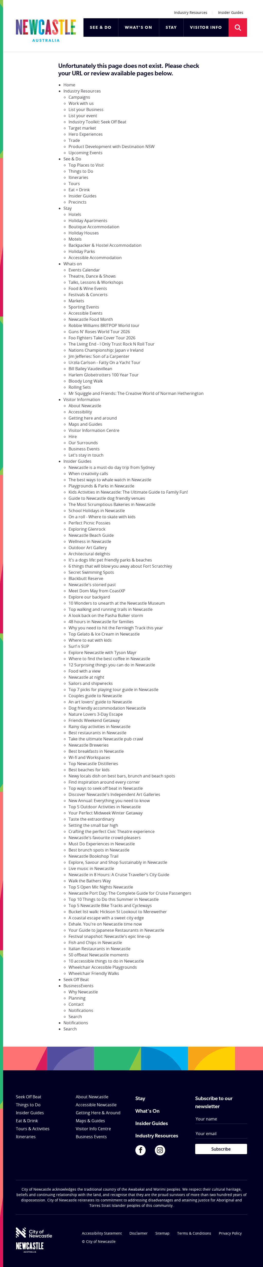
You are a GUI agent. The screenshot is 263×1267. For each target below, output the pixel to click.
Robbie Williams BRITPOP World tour (104, 325)
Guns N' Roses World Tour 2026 (99, 331)
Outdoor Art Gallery (88, 547)
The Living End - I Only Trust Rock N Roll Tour (112, 344)
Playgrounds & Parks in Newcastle (101, 486)
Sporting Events (84, 307)
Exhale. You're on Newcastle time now (105, 924)
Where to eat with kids (90, 640)
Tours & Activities (33, 1129)
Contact (76, 1004)
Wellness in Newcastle (90, 541)
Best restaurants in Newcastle (97, 733)
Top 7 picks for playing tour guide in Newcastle (113, 689)
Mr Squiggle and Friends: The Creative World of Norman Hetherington (136, 393)
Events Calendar (84, 270)
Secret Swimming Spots (91, 572)
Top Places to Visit (86, 165)
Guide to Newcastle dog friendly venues (107, 498)
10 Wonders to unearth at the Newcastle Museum (117, 603)
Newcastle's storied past (92, 584)
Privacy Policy (230, 1233)
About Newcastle (85, 406)
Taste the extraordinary (91, 819)
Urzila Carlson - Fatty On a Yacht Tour (104, 362)
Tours (74, 183)
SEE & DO (101, 28)
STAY (171, 28)
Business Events (84, 449)
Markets (76, 301)
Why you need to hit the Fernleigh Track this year (116, 628)
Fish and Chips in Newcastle (95, 942)
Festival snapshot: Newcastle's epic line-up (110, 936)
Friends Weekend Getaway (94, 720)
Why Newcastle (83, 992)
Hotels (75, 214)
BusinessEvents (78, 986)
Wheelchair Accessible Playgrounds (103, 967)
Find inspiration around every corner (104, 782)
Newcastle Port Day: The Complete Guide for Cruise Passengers (130, 893)
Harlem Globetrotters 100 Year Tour (104, 375)
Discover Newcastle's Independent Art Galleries (114, 794)
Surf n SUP (79, 646)
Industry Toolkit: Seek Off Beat (97, 122)
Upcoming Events (85, 153)
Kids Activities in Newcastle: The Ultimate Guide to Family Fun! (128, 492)
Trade (74, 140)
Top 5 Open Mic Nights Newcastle (101, 887)
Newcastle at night (86, 677)
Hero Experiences (86, 134)
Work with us (81, 103)
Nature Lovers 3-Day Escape (96, 714)
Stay (67, 208)
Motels (75, 239)
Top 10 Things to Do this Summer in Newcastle (114, 899)
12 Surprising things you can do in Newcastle (112, 665)
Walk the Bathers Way (90, 881)
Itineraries (78, 177)
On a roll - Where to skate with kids (102, 517)
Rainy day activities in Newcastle (99, 726)
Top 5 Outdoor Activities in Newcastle (105, 807)
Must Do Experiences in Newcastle (102, 844)
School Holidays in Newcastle (97, 510)
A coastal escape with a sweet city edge (106, 918)
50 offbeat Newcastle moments (99, 955)
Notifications (81, 1010)
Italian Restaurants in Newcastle (99, 949)
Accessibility (80, 412)
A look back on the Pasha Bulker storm (106, 615)
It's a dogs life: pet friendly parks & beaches (110, 560)
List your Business (86, 109)
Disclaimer (138, 1233)
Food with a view (84, 671)
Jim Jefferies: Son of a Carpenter (99, 356)
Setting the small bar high (93, 825)
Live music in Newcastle (91, 868)
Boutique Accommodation (94, 227)
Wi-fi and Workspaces (89, 757)
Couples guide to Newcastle (95, 696)
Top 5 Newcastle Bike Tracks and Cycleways (110, 905)
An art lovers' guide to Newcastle (100, 702)
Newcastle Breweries (89, 745)
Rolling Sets (80, 387)
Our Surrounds (83, 443)
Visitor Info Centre (93, 1129)
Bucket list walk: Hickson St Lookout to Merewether (118, 912)
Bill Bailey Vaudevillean (90, 369)
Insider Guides (230, 12)
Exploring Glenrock (87, 529)
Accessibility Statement (102, 1233)
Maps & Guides (90, 1121)
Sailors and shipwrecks (91, 683)
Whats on (72, 264)
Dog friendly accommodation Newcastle (107, 708)
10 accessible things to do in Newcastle (106, 961)
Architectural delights (89, 554)
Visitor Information (81, 399)
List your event (83, 116)
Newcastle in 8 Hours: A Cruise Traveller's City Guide (119, 874)
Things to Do (81, 171)
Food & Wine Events (88, 288)
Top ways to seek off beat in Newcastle (106, 788)
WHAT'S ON (138, 28)
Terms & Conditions (194, 1233)
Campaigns (79, 97)
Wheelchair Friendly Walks (94, 973)
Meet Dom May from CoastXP (97, 591)
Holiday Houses (84, 233)
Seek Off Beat (76, 979)
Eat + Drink (79, 190)
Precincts (78, 202)
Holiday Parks (82, 251)
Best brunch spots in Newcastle (99, 850)
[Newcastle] (30, 1247)
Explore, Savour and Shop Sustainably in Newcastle (118, 862)
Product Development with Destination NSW (112, 146)
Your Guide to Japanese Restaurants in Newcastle (116, 930)
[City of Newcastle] (34, 1232)
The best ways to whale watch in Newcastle (110, 480)
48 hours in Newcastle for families (101, 622)
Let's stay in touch (86, 455)
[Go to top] (252, 1257)
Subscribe (221, 1149)
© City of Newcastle (99, 1241)
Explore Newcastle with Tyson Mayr (103, 652)
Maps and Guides (85, 424)
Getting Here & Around (98, 1113)
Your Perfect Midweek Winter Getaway (106, 813)
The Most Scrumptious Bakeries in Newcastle (112, 504)
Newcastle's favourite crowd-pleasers (105, 837)
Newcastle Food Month (91, 319)
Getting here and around (93, 418)
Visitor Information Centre (94, 430)
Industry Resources (190, 12)
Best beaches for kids (89, 770)
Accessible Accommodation (95, 257)
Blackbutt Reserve (86, 578)
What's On (147, 1111)
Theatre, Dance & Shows (92, 276)
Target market (82, 128)
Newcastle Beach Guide (91, 535)
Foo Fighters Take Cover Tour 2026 (102, 338)
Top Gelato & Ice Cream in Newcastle (104, 634)
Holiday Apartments (88, 220)
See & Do (72, 159)
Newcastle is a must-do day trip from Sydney (112, 467)
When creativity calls (88, 473)
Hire (73, 436)
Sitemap (162, 1233)
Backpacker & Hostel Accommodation (105, 245)
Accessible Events (85, 313)
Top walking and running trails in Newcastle (111, 609)
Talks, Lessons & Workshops (96, 282)
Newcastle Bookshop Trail (93, 856)
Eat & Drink (27, 1121)
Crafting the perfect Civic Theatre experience (112, 831)
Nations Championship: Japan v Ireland (106, 350)
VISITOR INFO (206, 28)
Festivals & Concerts (88, 294)
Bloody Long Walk (86, 381)
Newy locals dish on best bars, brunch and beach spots (122, 776)
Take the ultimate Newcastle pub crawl (106, 739)
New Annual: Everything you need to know (109, 800)
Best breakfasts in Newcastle (96, 751)
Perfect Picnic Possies (89, 523)
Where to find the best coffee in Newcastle (109, 659)
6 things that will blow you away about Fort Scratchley (120, 566)
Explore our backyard (89, 597)
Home (69, 85)
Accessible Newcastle (96, 1105)
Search (75, 1016)
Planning (77, 998)
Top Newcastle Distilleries (93, 763)
